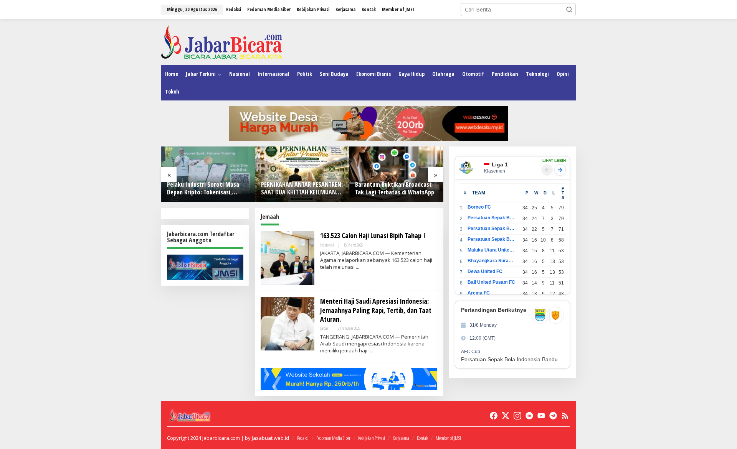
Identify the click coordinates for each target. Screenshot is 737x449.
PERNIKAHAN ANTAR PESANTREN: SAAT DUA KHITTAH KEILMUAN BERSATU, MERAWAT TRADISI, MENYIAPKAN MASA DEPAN (302, 189)
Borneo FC (479, 207)
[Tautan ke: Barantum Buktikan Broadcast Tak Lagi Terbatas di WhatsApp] (396, 174)
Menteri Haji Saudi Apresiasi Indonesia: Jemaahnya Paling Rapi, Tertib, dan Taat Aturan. (375, 310)
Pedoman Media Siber (333, 437)
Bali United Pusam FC (491, 282)
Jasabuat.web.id (270, 437)
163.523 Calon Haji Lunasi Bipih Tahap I (372, 235)
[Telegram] (553, 416)
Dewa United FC (485, 271)
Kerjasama (401, 437)
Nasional (327, 245)
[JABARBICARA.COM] (221, 41)
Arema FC (479, 293)
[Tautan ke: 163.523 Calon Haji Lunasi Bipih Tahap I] (287, 257)
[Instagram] (517, 416)
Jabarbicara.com (221, 437)
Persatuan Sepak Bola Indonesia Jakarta (492, 228)
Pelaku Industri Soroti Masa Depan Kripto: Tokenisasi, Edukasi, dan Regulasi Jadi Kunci (207, 189)
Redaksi (303, 437)
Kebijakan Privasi (371, 437)
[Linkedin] (529, 416)
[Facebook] (494, 416)
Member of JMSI (448, 437)
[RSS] (565, 416)
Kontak (422, 437)
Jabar (324, 328)
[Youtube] (541, 416)
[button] (569, 9)
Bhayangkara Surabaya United (492, 260)
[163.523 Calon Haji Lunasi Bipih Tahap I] (357, 267)
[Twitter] (506, 416)
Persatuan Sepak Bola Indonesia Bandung (492, 217)
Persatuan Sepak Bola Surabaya (492, 239)
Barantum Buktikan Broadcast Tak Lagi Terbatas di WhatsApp (394, 189)
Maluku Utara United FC (492, 250)
